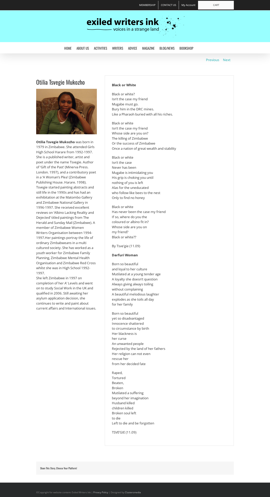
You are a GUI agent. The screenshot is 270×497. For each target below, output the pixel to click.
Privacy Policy (100, 492)
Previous (212, 60)
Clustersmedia (133, 492)
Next (226, 60)
